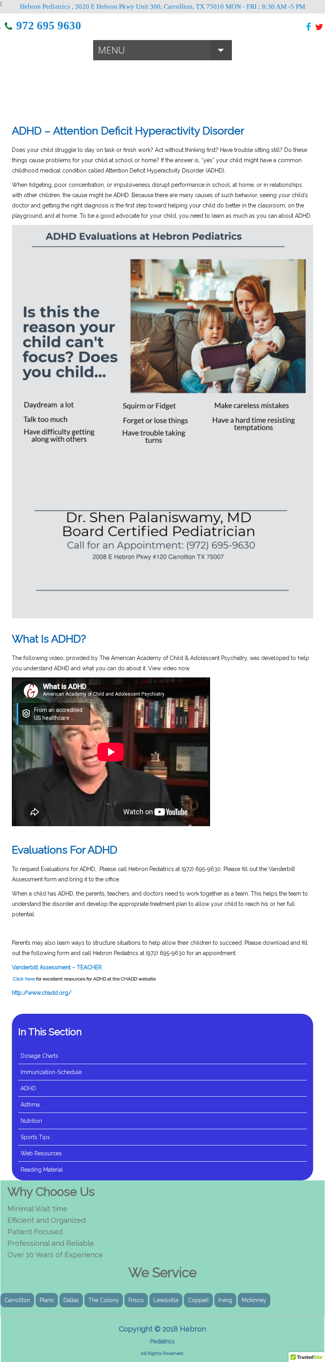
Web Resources (41, 1153)
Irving (225, 1300)
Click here (23, 979)
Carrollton (17, 1300)
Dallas (71, 1300)
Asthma (30, 1104)
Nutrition (31, 1121)
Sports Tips (35, 1137)
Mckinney (254, 1300)
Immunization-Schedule (51, 1072)
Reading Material (42, 1169)
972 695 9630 (48, 25)
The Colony (103, 1300)
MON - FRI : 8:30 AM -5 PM (265, 6)
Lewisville (165, 1300)
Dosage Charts (39, 1056)
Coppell (198, 1300)
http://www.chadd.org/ (41, 993)
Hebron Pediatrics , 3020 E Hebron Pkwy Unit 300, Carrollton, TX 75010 (122, 6)
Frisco (136, 1300)
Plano (47, 1300)
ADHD (28, 1088)
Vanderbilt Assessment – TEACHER (57, 967)
